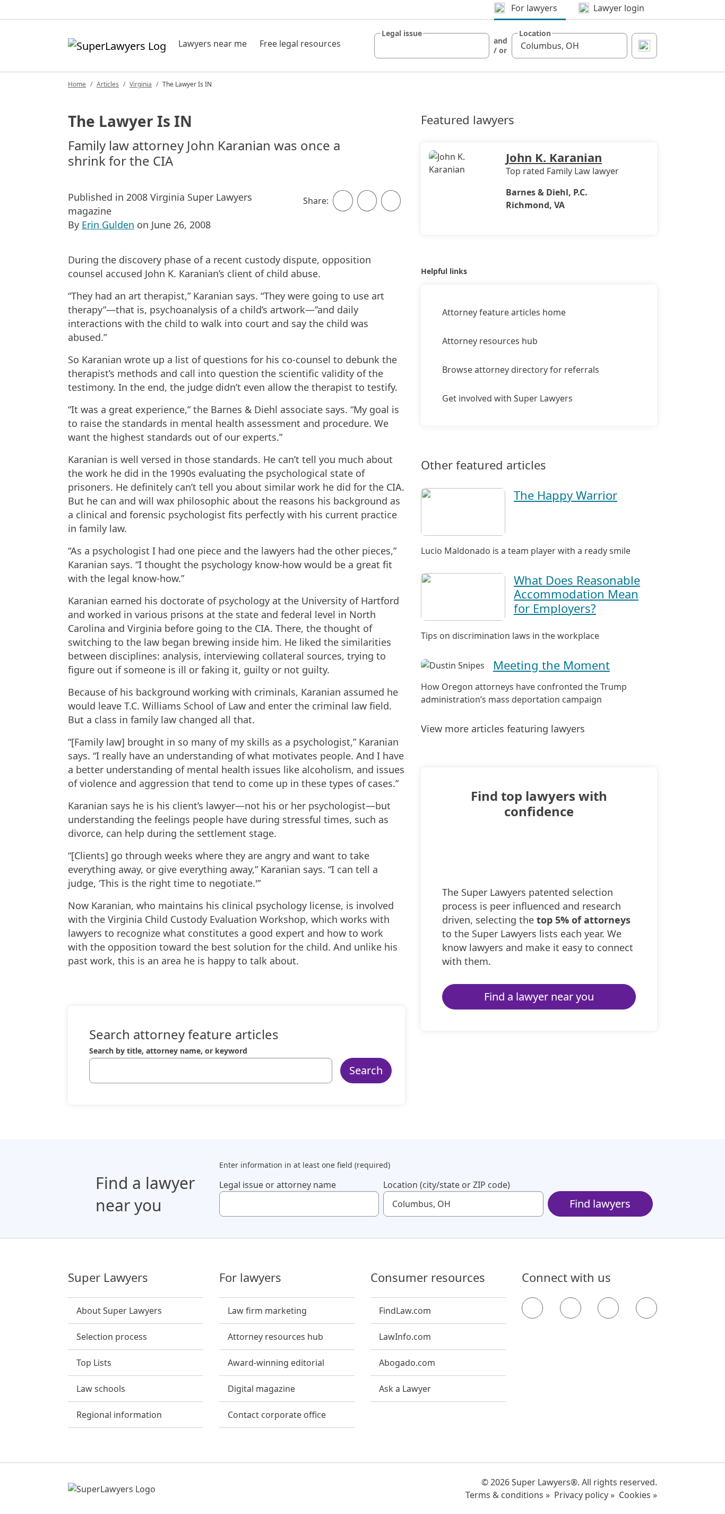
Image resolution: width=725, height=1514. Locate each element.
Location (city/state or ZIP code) (446, 1185)
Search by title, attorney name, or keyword (168, 1051)
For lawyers (250, 1277)
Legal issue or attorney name (277, 1185)
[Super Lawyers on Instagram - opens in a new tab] (570, 1308)
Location (535, 33)
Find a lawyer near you (539, 996)
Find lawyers (600, 1203)
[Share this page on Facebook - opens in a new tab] (342, 200)
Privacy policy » (584, 1495)
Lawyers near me (212, 43)
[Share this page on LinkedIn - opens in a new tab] (391, 200)
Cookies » (638, 1495)
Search (366, 1070)
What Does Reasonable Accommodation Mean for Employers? (577, 594)
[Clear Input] (476, 45)
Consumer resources (427, 1277)
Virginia (141, 84)
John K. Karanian (554, 157)
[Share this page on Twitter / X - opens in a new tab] (367, 200)
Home (77, 84)
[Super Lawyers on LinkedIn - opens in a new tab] (646, 1308)
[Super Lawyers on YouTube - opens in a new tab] (608, 1308)
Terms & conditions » (507, 1495)
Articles (108, 84)
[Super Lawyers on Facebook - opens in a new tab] (532, 1308)
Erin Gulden (108, 224)
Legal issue (402, 33)
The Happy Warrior (565, 495)
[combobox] (432, 45)
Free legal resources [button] (300, 43)
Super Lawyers (108, 1277)
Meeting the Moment (551, 665)
